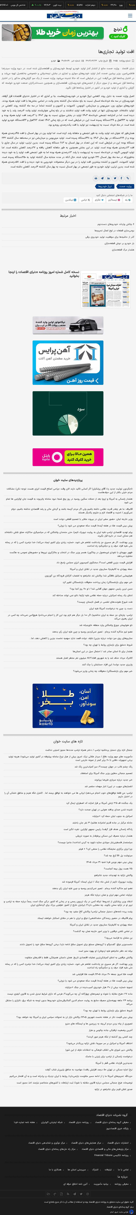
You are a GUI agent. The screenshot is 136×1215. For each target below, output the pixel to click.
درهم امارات (78, 5)
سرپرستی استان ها (77, 1170)
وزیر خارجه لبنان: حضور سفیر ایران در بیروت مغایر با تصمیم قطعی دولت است (92, 519)
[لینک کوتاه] (128, 178)
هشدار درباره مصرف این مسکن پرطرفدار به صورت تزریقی (104, 836)
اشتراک (95, 1170)
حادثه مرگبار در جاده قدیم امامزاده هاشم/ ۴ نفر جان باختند (102, 823)
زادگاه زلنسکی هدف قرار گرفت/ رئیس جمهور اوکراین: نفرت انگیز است (98, 829)
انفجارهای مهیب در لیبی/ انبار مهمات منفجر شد (108, 786)
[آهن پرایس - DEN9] (68, 363)
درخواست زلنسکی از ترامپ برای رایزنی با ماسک (108, 1056)
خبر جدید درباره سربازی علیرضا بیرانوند (113, 780)
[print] (96, 178)
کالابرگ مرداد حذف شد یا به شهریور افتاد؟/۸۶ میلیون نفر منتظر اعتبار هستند (94, 658)
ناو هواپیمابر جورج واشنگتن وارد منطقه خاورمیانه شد (105, 625)
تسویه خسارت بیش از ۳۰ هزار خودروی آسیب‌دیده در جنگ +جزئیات (98, 987)
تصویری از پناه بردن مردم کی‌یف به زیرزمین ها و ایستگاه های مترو (98, 1024)
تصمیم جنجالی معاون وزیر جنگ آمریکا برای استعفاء (106, 773)
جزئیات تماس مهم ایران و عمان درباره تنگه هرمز (108, 895)
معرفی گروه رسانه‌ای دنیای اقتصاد (112, 1122)
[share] (61, 1194)
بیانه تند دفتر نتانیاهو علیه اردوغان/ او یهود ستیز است (105, 951)
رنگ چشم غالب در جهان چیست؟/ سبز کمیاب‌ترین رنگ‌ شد (103, 767)
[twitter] (115, 178)
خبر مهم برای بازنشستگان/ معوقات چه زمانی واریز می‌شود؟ (102, 671)
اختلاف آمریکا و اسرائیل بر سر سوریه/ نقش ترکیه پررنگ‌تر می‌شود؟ (99, 1043)
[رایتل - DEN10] (68, 457)
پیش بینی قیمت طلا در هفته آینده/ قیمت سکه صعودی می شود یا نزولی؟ (95, 526)
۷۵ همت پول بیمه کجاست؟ (118, 869)
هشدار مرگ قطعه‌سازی (123, 250)
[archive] (48, 1194)
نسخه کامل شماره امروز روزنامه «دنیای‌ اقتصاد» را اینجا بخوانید (43, 274)
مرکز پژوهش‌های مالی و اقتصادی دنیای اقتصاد (105, 1149)
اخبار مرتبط (68, 215)
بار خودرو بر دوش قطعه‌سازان (119, 243)
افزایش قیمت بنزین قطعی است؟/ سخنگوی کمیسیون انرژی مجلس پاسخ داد (94, 562)
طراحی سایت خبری (121, 1212)
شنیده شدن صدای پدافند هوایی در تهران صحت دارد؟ (105, 810)
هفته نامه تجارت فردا (24, 1122)
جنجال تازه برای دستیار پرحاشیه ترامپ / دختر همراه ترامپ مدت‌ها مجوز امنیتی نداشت (88, 750)
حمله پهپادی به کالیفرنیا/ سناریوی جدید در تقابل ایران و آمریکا (101, 569)
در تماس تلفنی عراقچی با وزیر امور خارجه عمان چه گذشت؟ (102, 931)
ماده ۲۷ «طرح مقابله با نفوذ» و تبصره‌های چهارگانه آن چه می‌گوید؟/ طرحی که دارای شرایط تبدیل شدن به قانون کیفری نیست (69, 994)
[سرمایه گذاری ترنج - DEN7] (68, 32)
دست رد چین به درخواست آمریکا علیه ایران (110, 608)
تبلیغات (108, 1170)
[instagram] (87, 1194)
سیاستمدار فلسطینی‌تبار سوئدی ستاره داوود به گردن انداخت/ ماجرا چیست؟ (95, 842)
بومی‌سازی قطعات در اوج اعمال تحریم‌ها (114, 231)
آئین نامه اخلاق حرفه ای (75, 1184)
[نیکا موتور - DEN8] (68, 325)
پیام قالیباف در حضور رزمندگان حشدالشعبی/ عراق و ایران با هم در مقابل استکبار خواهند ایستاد (85, 918)
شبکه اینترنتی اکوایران (52, 1122)
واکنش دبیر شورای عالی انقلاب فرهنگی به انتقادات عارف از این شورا (99, 1050)
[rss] (68, 1194)
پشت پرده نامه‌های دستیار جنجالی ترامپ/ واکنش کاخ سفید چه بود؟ (98, 912)
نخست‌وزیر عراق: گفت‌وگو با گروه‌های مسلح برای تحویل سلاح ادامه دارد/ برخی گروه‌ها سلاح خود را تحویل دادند (76, 944)
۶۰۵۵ (121, 60)
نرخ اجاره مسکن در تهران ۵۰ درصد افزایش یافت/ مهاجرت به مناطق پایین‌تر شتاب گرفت (88, 1070)
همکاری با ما (55, 1170)
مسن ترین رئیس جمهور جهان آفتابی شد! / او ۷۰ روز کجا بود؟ (101, 589)
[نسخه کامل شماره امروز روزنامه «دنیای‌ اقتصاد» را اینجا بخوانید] (106, 289)
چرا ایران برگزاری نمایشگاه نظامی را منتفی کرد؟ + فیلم (105, 849)
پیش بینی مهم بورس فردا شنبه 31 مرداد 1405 (109, 862)
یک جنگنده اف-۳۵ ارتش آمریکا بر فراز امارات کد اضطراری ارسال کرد (99, 803)
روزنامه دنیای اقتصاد (79, 1122)
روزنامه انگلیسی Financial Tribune (111, 1155)
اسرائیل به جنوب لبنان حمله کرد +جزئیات (112, 816)
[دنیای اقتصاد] (64, 16)
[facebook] (121, 178)
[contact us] (55, 1194)
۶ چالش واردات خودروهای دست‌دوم (116, 224)
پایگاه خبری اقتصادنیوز (117, 1128)
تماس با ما (123, 1170)
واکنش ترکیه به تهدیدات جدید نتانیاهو (113, 875)
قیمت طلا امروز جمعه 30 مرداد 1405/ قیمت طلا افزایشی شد (102, 974)
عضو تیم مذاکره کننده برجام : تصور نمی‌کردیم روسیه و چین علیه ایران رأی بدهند (92, 632)
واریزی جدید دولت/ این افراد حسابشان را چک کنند (107, 664)
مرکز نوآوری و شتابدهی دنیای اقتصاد (46, 1143)
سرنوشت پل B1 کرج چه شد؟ (118, 855)
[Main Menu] (130, 15)
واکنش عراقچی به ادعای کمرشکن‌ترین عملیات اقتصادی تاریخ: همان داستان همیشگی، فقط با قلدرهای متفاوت (78, 957)
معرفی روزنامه (122, 1184)
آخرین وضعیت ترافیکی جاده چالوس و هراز (110, 1030)
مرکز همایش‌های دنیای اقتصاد (86, 1143)
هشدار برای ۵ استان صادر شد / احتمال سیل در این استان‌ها (102, 651)
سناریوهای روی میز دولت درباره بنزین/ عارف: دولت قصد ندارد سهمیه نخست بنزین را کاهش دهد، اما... (81, 638)
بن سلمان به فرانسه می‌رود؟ (118, 938)
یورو (109, 5)
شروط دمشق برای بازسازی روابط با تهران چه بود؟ (107, 645)
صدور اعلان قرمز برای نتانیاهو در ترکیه (113, 1089)
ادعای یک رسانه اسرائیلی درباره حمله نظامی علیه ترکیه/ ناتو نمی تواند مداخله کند (92, 595)
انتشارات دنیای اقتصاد (118, 1143)
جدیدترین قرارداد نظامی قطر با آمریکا (114, 1063)
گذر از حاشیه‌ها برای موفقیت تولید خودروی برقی (109, 237)
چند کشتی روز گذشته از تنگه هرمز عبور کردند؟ (109, 1037)
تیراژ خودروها (105, 186)
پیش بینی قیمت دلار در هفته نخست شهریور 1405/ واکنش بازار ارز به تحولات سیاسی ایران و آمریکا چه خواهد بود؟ (74, 1017)
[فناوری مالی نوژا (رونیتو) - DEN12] (68, 706)
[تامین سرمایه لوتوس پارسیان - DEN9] (68, 413)
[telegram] (102, 178)
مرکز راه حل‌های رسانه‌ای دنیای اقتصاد (56, 1149)
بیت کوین (45, 5)
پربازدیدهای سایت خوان (68, 480)
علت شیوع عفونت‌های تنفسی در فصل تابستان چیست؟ (104, 602)
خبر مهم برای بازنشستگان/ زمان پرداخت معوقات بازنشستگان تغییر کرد (97, 582)
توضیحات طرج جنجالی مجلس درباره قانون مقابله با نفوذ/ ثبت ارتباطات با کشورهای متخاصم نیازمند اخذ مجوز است (74, 1083)
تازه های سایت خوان (68, 741)
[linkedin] (108, 178)
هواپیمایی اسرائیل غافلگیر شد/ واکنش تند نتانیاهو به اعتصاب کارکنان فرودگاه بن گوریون (88, 576)
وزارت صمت (125, 186)
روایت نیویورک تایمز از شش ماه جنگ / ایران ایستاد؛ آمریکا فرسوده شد (97, 882)
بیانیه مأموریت (101, 1184)
